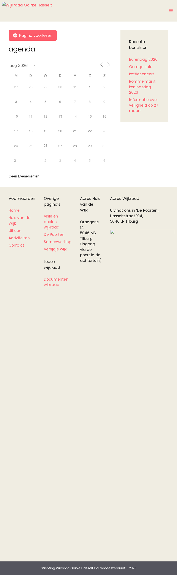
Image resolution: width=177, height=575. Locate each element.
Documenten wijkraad (56, 282)
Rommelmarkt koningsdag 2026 (142, 87)
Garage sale (140, 66)
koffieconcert (141, 74)
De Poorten (54, 234)
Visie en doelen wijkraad (51, 222)
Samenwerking (57, 241)
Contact (16, 245)
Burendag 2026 (143, 59)
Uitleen (15, 230)
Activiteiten (19, 238)
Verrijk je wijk (55, 249)
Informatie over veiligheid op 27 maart (143, 105)
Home (14, 210)
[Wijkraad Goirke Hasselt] (27, 11)
